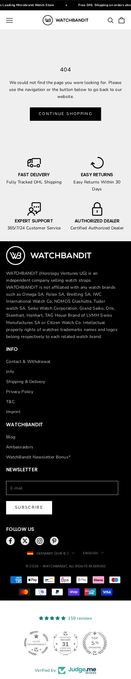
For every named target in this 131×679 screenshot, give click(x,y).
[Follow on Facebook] (10, 541)
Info (10, 371)
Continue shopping (65, 114)
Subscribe (29, 507)
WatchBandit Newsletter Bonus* (38, 457)
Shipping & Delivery (25, 382)
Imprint (13, 412)
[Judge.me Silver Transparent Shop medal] (36, 643)
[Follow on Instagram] (39, 541)
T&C (10, 402)
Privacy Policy (19, 392)
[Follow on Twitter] (25, 541)
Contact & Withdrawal (28, 361)
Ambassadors (19, 447)
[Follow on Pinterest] (54, 541)
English (90, 553)
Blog (10, 437)
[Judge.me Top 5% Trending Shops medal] (95, 643)
